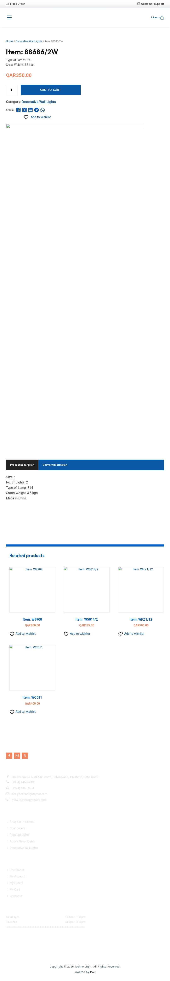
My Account (17, 876)
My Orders (16, 883)
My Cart (15, 889)
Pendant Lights (19, 834)
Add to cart (50, 90)
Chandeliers (17, 828)
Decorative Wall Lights (29, 41)
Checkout (16, 896)
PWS (93, 972)
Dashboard (17, 870)
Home (9, 41)
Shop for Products (22, 822)
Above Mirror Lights (22, 841)
